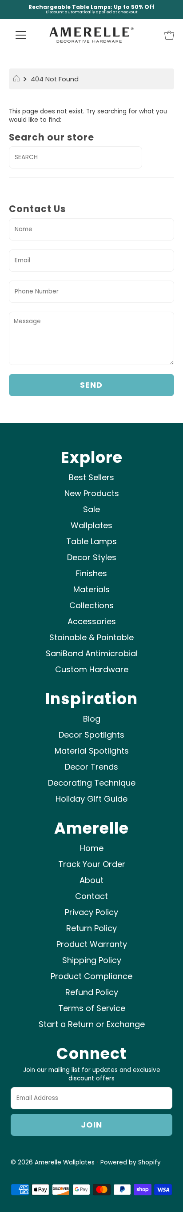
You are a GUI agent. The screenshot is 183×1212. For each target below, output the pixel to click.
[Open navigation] (21, 35)
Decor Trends (91, 766)
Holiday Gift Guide (91, 798)
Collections (91, 605)
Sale (91, 509)
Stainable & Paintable (91, 637)
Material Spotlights (92, 750)
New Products (91, 493)
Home (91, 848)
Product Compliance (91, 976)
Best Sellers (91, 477)
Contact (91, 896)
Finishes (91, 573)
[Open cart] (169, 35)
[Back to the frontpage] (17, 79)
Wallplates (91, 525)
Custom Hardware (91, 669)
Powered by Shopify (130, 1162)
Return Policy (91, 928)
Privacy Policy (91, 912)
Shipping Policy (91, 960)
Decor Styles (91, 557)
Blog (91, 718)
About (91, 880)
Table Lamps (91, 541)
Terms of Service (91, 1008)
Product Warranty (91, 944)
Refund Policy (91, 992)
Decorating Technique (91, 782)
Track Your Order (91, 864)
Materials (91, 589)
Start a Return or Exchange (92, 1024)
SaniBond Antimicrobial (92, 653)
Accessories (92, 621)
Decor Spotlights (91, 734)
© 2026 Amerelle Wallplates (53, 1162)
